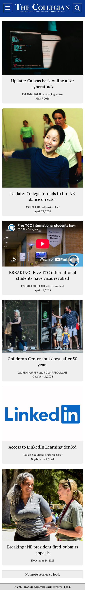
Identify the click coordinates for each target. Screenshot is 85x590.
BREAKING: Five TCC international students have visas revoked (42, 275)
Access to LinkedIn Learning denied (42, 447)
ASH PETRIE (33, 207)
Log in (67, 586)
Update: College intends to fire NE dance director (42, 196)
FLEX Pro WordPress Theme (39, 586)
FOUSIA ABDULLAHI (33, 286)
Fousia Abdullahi (33, 455)
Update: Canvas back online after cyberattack (42, 83)
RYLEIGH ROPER (32, 94)
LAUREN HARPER (28, 372)
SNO (59, 586)
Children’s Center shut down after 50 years (42, 361)
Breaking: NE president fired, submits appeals (42, 550)
